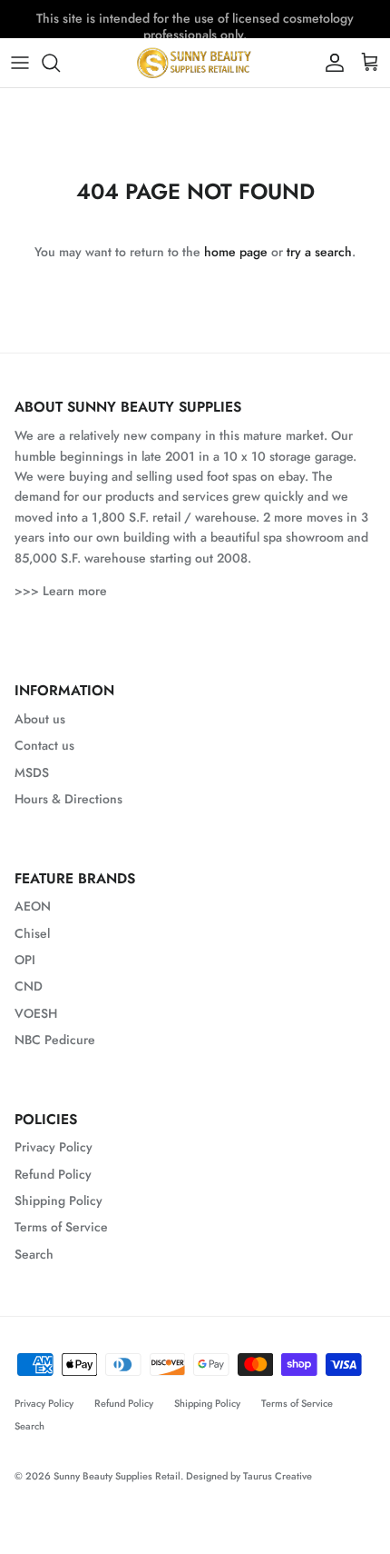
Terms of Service (61, 1227)
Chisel (32, 933)
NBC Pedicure (55, 1040)
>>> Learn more (61, 591)
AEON (33, 906)
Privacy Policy (54, 1147)
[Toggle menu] (20, 63)
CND (29, 986)
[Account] (330, 63)
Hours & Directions (68, 799)
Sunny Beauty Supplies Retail (117, 1476)
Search (34, 1254)
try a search (319, 252)
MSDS (32, 772)
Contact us (44, 745)
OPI (25, 960)
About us (40, 719)
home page (236, 252)
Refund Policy (53, 1174)
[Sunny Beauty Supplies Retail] (195, 62)
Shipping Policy (58, 1200)
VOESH (36, 1013)
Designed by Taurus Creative (249, 1476)
